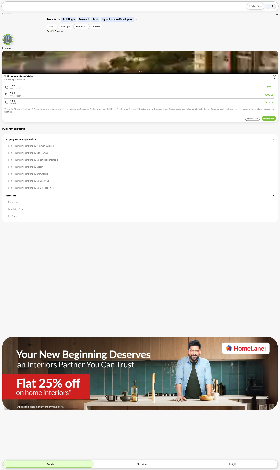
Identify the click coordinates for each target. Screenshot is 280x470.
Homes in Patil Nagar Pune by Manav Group (28, 181)
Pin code (12, 216)
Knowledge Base (15, 209)
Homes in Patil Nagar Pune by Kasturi (25, 167)
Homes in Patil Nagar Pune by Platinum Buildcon (31, 146)
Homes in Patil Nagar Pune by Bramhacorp (28, 174)
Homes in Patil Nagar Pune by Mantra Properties (31, 188)
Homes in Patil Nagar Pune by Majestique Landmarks (33, 160)
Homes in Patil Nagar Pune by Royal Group (28, 153)
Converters (13, 202)
